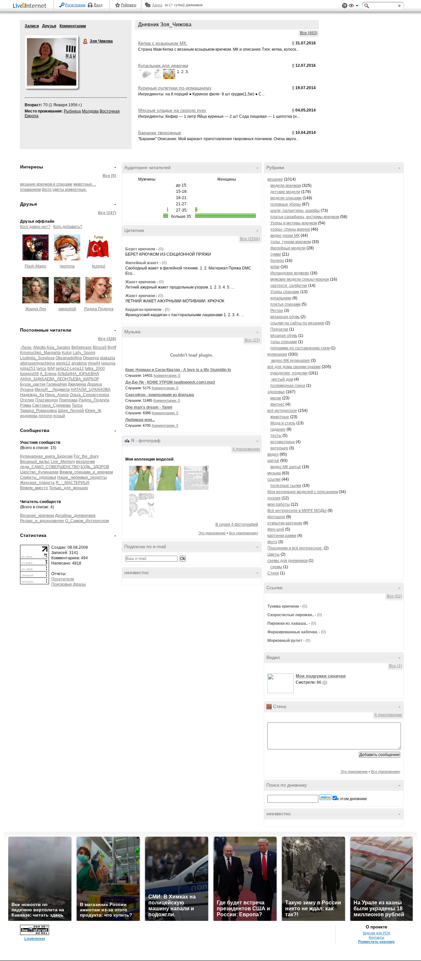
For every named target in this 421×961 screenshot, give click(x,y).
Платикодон (46, 400)
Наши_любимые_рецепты (82, 477)
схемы (276, 567)
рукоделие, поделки (289, 373)
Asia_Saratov (58, 347)
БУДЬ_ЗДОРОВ (95, 467)
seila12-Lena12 (70, 368)
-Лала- (26, 347)
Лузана (27, 389)
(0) (161, 249)
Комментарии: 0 (167, 375)
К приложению (246, 449)
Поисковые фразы (68, 584)
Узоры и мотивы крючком (293, 223)
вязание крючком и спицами (46, 184)
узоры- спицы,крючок (290, 229)
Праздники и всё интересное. (295, 548)
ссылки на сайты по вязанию (297, 323)
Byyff (112, 347)
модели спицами (286, 198)
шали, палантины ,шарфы (295, 210)
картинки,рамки (281, 535)
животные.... (84, 184)
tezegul (98, 266)
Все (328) (107, 339)
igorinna (67, 266)
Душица (94, 384)
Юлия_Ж (93, 410)
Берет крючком (140, 249)
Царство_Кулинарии (39, 472)
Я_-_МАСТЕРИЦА (72, 482)
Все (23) (252, 340)
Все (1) (395, 666)
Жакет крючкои (140, 295)
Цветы (273, 554)
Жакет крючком (140, 282)
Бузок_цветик (32, 384)
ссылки (274, 479)
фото (47, 189)
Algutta (39, 347)
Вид (354, 6)
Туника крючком (283, 606)
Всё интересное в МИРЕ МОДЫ (297, 510)
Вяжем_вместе (34, 488)
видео (273, 454)
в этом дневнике (352, 799)
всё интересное (282, 410)
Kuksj (67, 352)
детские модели (285, 192)
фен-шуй (275, 529)
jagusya (108, 363)
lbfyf (51, 368)
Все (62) (394, 596)
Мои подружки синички (321, 675)
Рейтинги (128, 5)
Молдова (90, 111)
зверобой (67, 309)
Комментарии (73, 26)
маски (275, 398)
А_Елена (48, 373)
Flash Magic (35, 266)
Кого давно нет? (35, 226)
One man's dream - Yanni (148, 407)
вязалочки (85, 461)
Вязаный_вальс (35, 461)
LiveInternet (31, 6)
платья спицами (285, 304)
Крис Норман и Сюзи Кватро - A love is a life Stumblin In (178, 369)
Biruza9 (100, 347)
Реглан (276, 310)
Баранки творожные (159, 132)
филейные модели (288, 248)
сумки (275, 254)
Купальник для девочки (163, 65)
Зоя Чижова (85, 41)
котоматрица (282, 442)
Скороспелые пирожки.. (290, 615)
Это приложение (212, 533)
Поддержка (344, 6)
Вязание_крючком (37, 515)
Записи (32, 26)
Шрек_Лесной (71, 410)
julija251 (28, 368)
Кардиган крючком (143, 309)
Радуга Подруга (98, 309)
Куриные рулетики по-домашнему (174, 87)
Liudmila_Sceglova (37, 358)
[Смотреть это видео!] (281, 683)
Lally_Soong (84, 352)
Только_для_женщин (68, 488)
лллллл (45, 416)
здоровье (276, 392)
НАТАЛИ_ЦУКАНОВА (91, 389)
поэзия (274, 498)
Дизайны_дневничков (75, 515)
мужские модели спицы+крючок (299, 279)
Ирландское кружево (289, 273)
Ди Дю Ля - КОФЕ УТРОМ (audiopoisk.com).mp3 (170, 382)
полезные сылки (285, 485)
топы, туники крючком (290, 242)
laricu (41, 368)
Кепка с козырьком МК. (162, 43)
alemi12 (63, 363)
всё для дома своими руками (294, 367)
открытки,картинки (284, 523)
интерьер (279, 448)
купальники (280, 298)
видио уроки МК (285, 235)
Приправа (68, 400)
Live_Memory (63, 461)
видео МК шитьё (285, 467)
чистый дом (281, 379)
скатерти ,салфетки (288, 285)
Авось (157, 5)
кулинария (277, 354)
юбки (275, 267)
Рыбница (72, 111)
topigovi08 (29, 373)
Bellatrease (81, 347)
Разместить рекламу (376, 942)
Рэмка (25, 405)
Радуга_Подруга (94, 400)
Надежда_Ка (32, 394)
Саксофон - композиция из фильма (159, 394)
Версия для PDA (376, 933)
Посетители (62, 579)
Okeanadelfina (69, 358)
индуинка (28, 416)
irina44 (94, 363)
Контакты (376, 937)
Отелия (27, 400)
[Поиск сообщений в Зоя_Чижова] (325, 797)
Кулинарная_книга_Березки (46, 456)
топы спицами (283, 342)
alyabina (79, 363)
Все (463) (308, 33)
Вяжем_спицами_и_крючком (86, 472)
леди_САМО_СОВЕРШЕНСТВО (50, 467)
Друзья (49, 26)
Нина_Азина (57, 394)
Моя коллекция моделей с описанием (302, 492)
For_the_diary (86, 456)
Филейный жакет (142, 263)
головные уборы (285, 204)
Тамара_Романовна (38, 410)
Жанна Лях (35, 309)
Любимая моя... (140, 419)
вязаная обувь (283, 335)
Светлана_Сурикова (51, 405)
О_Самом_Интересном (87, 520)
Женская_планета (37, 482)
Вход (98, 5)
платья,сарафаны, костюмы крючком (304, 217)
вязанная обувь (285, 317)
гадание (277, 429)
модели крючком (285, 185)
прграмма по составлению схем (300, 348)
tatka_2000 (95, 368)
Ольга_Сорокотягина (89, 394)
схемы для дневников (287, 560)
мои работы (278, 504)
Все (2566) (250, 239)
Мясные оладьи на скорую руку (172, 110)
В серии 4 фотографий (236, 524)
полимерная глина (287, 385)
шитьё (273, 460)
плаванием (30, 189)
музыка (274, 473)
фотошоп (276, 517)
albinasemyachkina (37, 363)
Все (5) (109, 175)
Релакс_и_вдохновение (42, 520)
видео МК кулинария (290, 360)
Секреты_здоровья (38, 477)
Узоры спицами (284, 292)
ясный (59, 416)
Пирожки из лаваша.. (287, 623)
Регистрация (75, 5)
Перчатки (279, 329)
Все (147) (107, 213)
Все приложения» (243, 533)
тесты (276, 435)
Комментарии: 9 (165, 425)
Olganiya (91, 358)
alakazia (107, 358)
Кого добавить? (67, 226)
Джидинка (77, 384)
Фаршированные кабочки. (292, 632)
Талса (77, 405)
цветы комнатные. (70, 189)
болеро (277, 260)
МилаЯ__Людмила (52, 389)
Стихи (273, 573)
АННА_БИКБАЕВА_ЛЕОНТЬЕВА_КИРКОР (59, 379)
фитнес (277, 404)
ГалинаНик (56, 384)
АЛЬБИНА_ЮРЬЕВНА (78, 373)
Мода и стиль (282, 423)
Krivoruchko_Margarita (40, 352)
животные (279, 417)
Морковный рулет (284, 640)
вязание (275, 179)
